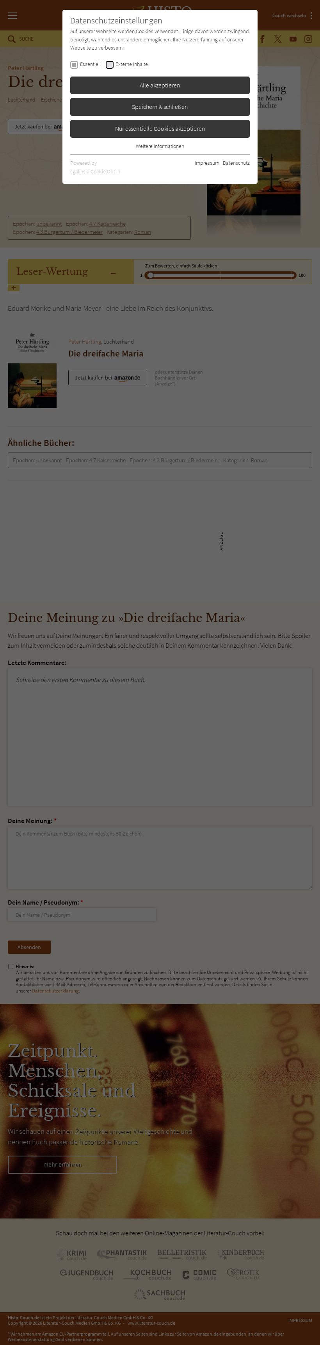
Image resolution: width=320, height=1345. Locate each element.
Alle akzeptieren (160, 85)
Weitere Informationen (160, 146)
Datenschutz (236, 162)
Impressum (207, 162)
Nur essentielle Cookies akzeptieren (160, 128)
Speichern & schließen (160, 106)
